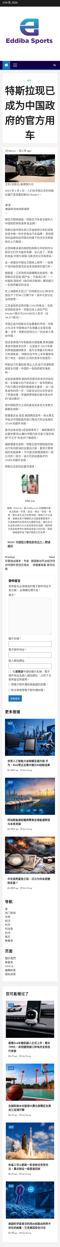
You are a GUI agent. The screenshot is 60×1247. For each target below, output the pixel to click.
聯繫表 (9, 940)
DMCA (9, 966)
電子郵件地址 (17, 649)
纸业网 (31, 223)
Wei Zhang (27, 770)
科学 (7, 924)
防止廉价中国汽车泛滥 (29, 433)
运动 (7, 932)
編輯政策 (10, 970)
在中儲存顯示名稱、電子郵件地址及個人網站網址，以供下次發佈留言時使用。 (29, 675)
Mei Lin (12, 150)
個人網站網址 (16, 660)
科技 (11, 1005)
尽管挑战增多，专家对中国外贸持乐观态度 (17, 562)
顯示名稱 (14, 638)
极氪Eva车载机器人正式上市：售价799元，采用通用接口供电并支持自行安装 (29, 1047)
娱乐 (7, 936)
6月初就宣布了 (30, 429)
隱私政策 (10, 974)
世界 (7, 916)
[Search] (54, 65)
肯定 (21, 415)
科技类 (9, 928)
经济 (29, 80)
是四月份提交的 (31, 378)
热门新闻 (10, 912)
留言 (12, 594)
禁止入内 (32, 364)
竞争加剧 (48, 342)
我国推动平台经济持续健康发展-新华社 (43, 560)
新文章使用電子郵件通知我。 (28, 690)
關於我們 (10, 958)
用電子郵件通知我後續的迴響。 (29, 684)
